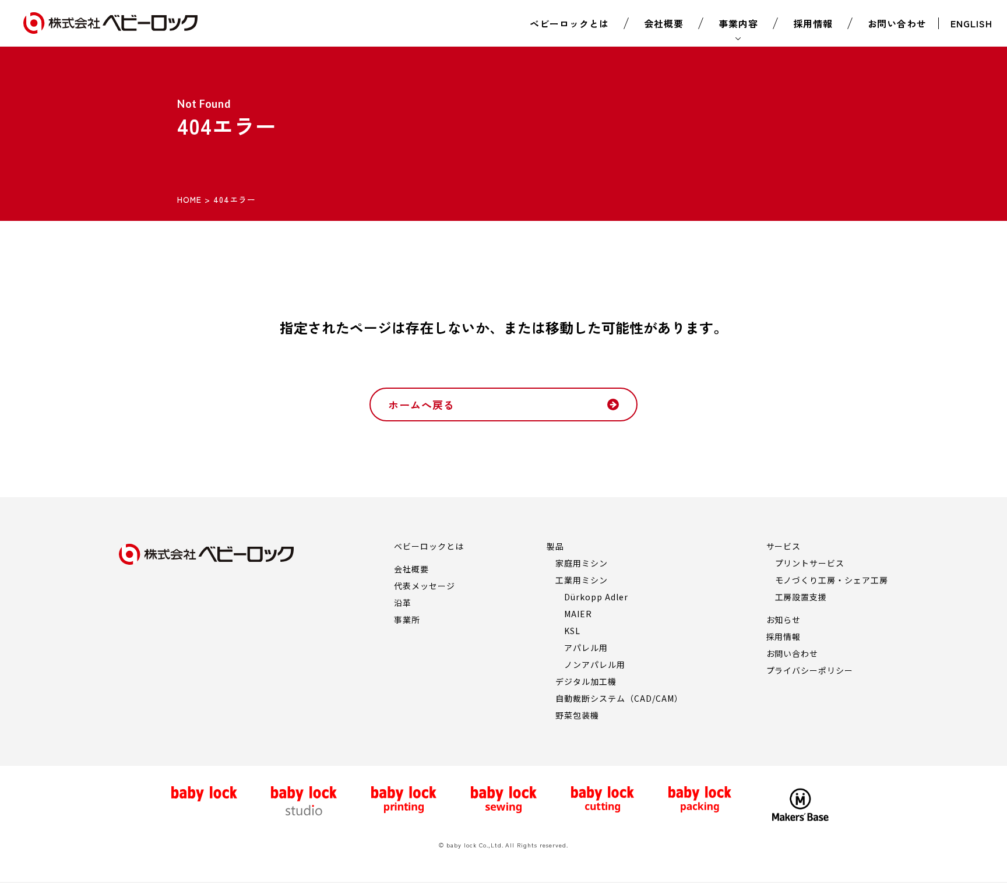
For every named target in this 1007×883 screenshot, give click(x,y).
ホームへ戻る (421, 404)
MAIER (578, 614)
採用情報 (813, 23)
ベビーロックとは (569, 23)
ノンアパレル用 (594, 664)
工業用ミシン (581, 580)
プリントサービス (810, 563)
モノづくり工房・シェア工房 (831, 580)
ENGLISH (971, 23)
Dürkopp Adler (596, 597)
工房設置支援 (801, 597)
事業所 (407, 619)
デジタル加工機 (586, 681)
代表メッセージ (424, 586)
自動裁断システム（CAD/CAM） (618, 698)
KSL (572, 631)
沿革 (402, 603)
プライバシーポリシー (810, 670)
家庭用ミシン (581, 563)
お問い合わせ (897, 23)
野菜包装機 (577, 715)
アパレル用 (586, 647)
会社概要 (664, 23)
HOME (189, 199)
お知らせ (783, 619)
